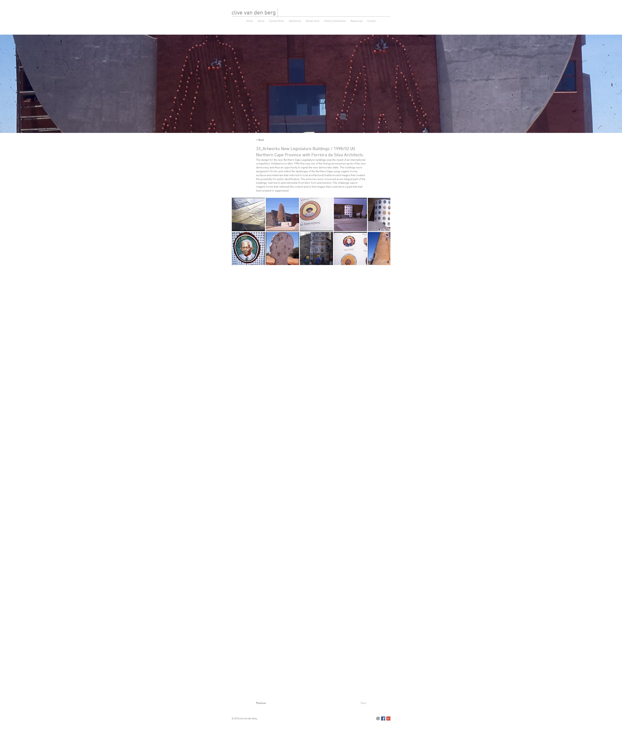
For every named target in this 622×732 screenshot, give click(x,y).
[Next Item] (385, 231)
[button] (313, 21)
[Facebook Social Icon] (383, 718)
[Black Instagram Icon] (378, 718)
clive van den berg (254, 13)
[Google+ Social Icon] (388, 718)
